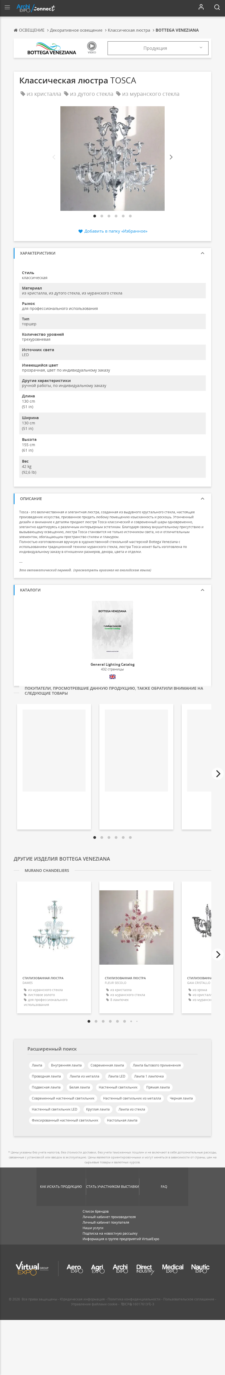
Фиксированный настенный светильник (65, 1120)
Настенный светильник (118, 1087)
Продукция (155, 48)
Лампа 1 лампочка (149, 1076)
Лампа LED (116, 1076)
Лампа (37, 1065)
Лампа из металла (84, 1076)
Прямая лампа (158, 1087)
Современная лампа (107, 1065)
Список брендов (96, 1211)
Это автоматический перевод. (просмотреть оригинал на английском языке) (85, 570)
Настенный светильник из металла (132, 1098)
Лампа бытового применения (157, 1065)
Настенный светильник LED (54, 1109)
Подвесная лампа (46, 1087)
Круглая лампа (98, 1109)
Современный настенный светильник (63, 1098)
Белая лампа (79, 1087)
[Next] (171, 157)
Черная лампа (181, 1098)
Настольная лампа (122, 1120)
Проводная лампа (46, 1076)
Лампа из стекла (132, 1109)
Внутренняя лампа (66, 1065)
